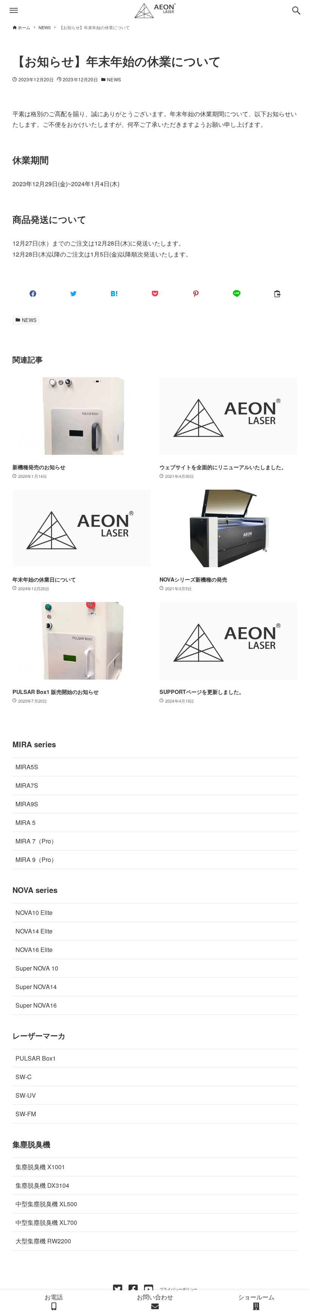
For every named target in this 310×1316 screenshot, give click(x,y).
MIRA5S (27, 766)
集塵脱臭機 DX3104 (42, 1185)
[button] (32, 293)
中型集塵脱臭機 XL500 (46, 1203)
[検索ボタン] (296, 10)
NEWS (114, 79)
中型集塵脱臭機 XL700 (46, 1222)
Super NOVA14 (36, 986)
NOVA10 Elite (34, 912)
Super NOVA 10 (37, 968)
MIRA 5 (26, 822)
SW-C (24, 1076)
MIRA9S (27, 804)
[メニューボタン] (13, 10)
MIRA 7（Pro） (36, 841)
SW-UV (26, 1095)
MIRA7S (27, 785)
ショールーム (256, 1297)
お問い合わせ (155, 1297)
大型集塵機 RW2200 (43, 1241)
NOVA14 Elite (34, 931)
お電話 (54, 1297)
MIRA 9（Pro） (36, 859)
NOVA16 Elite (34, 949)
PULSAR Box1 (36, 1058)
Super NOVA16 (36, 1005)
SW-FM (26, 1113)
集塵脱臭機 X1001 (40, 1166)
